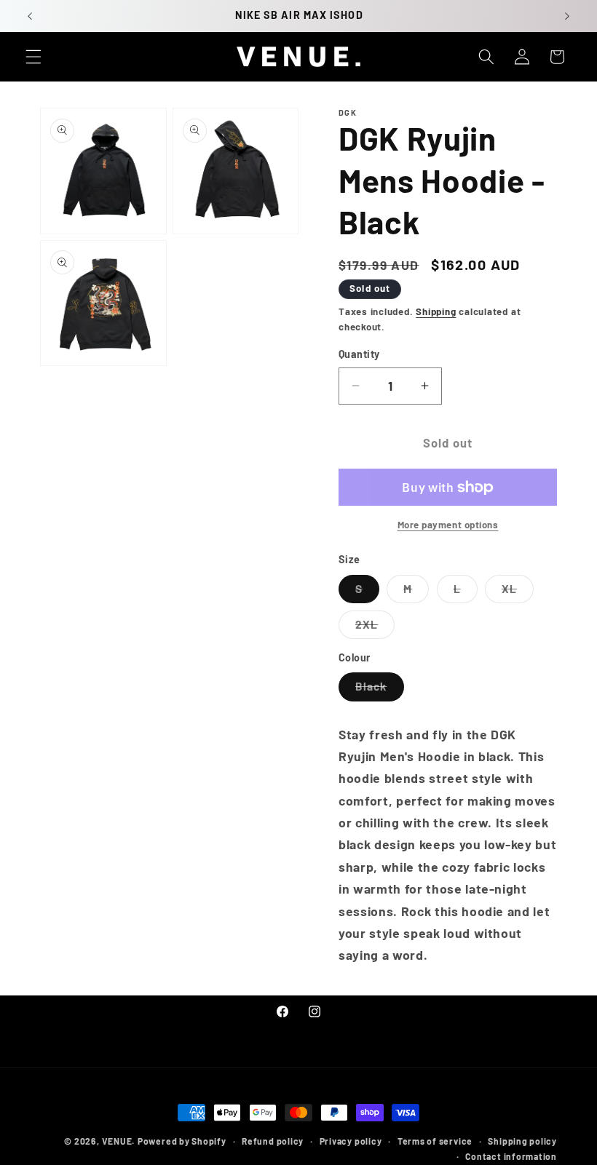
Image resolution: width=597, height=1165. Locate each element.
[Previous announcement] (30, 16)
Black (379, 690)
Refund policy (273, 1141)
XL (518, 592)
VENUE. (118, 1141)
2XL (375, 628)
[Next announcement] (567, 16)
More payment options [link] (448, 524)
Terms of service (435, 1141)
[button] (33, 56)
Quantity (359, 354)
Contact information (511, 1156)
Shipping (436, 311)
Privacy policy (351, 1141)
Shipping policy (522, 1141)
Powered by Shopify (182, 1141)
